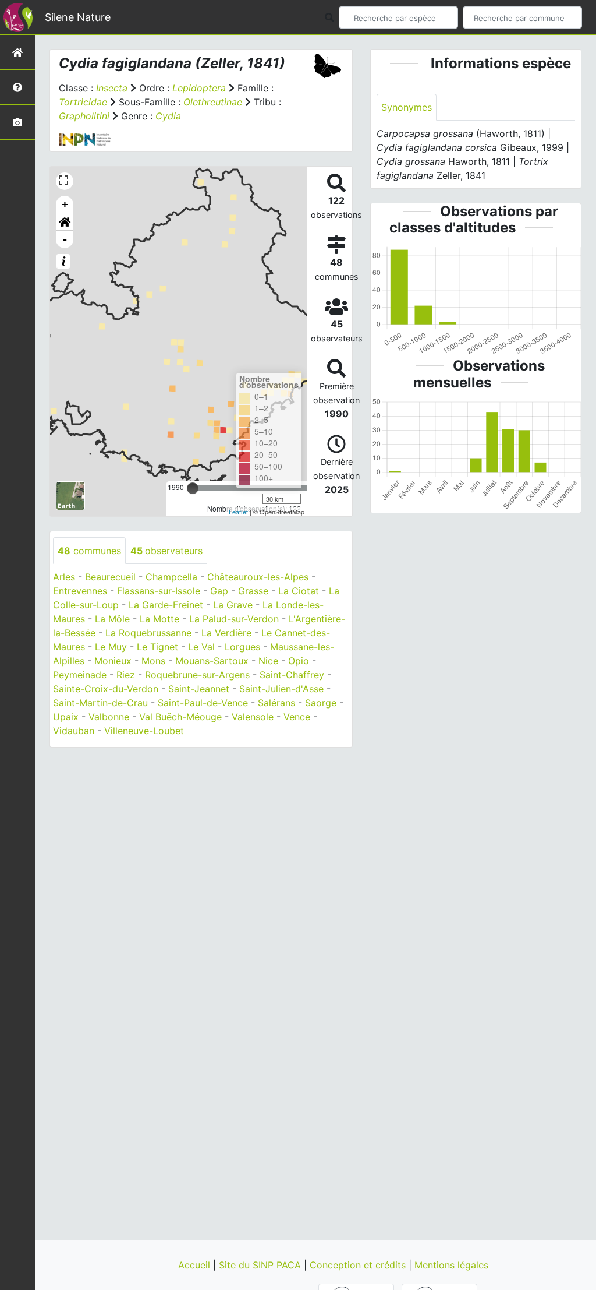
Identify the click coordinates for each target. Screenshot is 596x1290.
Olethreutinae (212, 102)
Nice (268, 661)
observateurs (166, 550)
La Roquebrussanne (148, 633)
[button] (64, 222)
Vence (296, 716)
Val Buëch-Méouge (180, 716)
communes (89, 550)
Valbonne (108, 716)
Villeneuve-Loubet (144, 730)
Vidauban (73, 730)
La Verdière (226, 633)
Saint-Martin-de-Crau (100, 703)
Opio (298, 661)
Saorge (320, 703)
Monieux (113, 661)
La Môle (112, 619)
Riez (125, 675)
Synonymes (406, 107)
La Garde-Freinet (166, 605)
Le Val (201, 647)
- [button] (65, 239)
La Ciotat (298, 591)
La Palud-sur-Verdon (234, 619)
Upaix (66, 716)
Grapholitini (84, 116)
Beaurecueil (110, 577)
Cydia (168, 116)
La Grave (233, 605)
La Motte (159, 619)
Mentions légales (451, 1265)
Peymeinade (80, 675)
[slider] (192, 488)
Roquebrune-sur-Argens (197, 675)
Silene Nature (78, 17)
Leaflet (238, 511)
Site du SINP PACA (261, 1265)
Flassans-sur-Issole (158, 591)
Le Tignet (157, 647)
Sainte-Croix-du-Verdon (105, 689)
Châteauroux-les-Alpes (257, 577)
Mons (153, 661)
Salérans (276, 703)
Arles (64, 577)
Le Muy (111, 647)
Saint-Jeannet (198, 689)
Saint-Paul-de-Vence (203, 703)
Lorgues (242, 647)
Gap (219, 591)
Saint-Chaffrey (292, 675)
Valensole (253, 716)
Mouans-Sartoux (212, 661)
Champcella (171, 577)
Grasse (253, 591)
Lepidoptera (199, 88)
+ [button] (65, 204)
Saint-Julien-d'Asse (281, 689)
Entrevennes (80, 591)
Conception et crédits (359, 1265)
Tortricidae (83, 102)
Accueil (195, 1265)
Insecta (111, 88)
